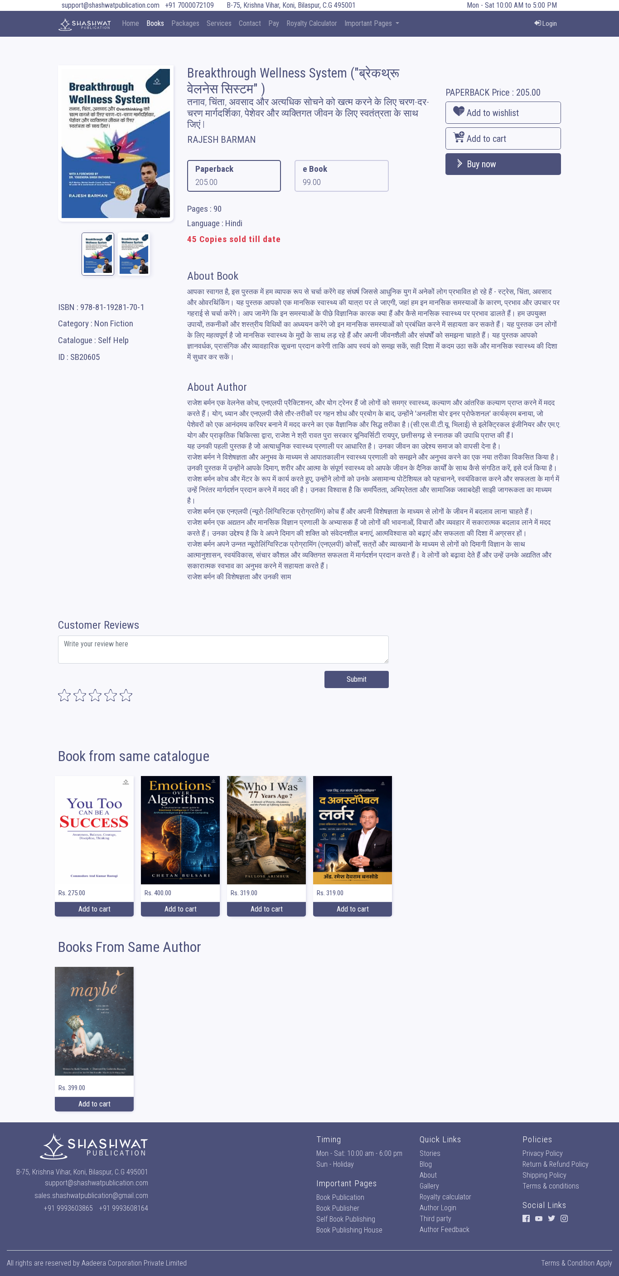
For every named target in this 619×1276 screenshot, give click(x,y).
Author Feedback (444, 1229)
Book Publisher (337, 1208)
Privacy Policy (542, 1153)
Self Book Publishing (345, 1219)
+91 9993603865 (68, 1208)
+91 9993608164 (123, 1208)
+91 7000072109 (189, 5)
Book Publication (340, 1197)
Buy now (480, 164)
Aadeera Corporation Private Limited (134, 1263)
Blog (426, 1164)
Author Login (438, 1207)
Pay (273, 23)
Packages (185, 23)
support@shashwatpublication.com (111, 5)
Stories (430, 1153)
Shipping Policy (544, 1175)
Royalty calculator (445, 1197)
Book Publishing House (349, 1230)
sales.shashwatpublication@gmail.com (91, 1195)
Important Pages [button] (369, 23)
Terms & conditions (550, 1186)
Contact (250, 23)
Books (155, 23)
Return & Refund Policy (555, 1164)
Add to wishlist (491, 112)
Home (130, 23)
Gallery (429, 1186)
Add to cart (485, 138)
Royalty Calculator (311, 23)
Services (219, 23)
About (428, 1175)
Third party (435, 1218)
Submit (357, 679)
